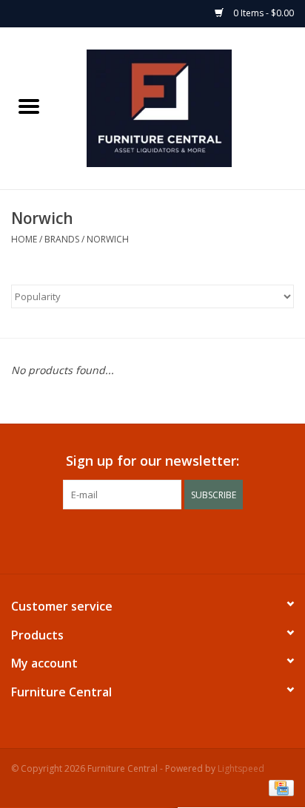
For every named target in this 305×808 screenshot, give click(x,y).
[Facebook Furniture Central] (112, 539)
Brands (61, 239)
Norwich (108, 239)
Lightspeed (241, 768)
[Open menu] (29, 105)
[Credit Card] (279, 787)
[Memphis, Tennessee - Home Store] (181, 107)
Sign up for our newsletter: (152, 461)
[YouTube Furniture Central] (166, 539)
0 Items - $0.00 (262, 13)
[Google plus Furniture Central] (139, 539)
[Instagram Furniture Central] (192, 539)
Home (24, 239)
